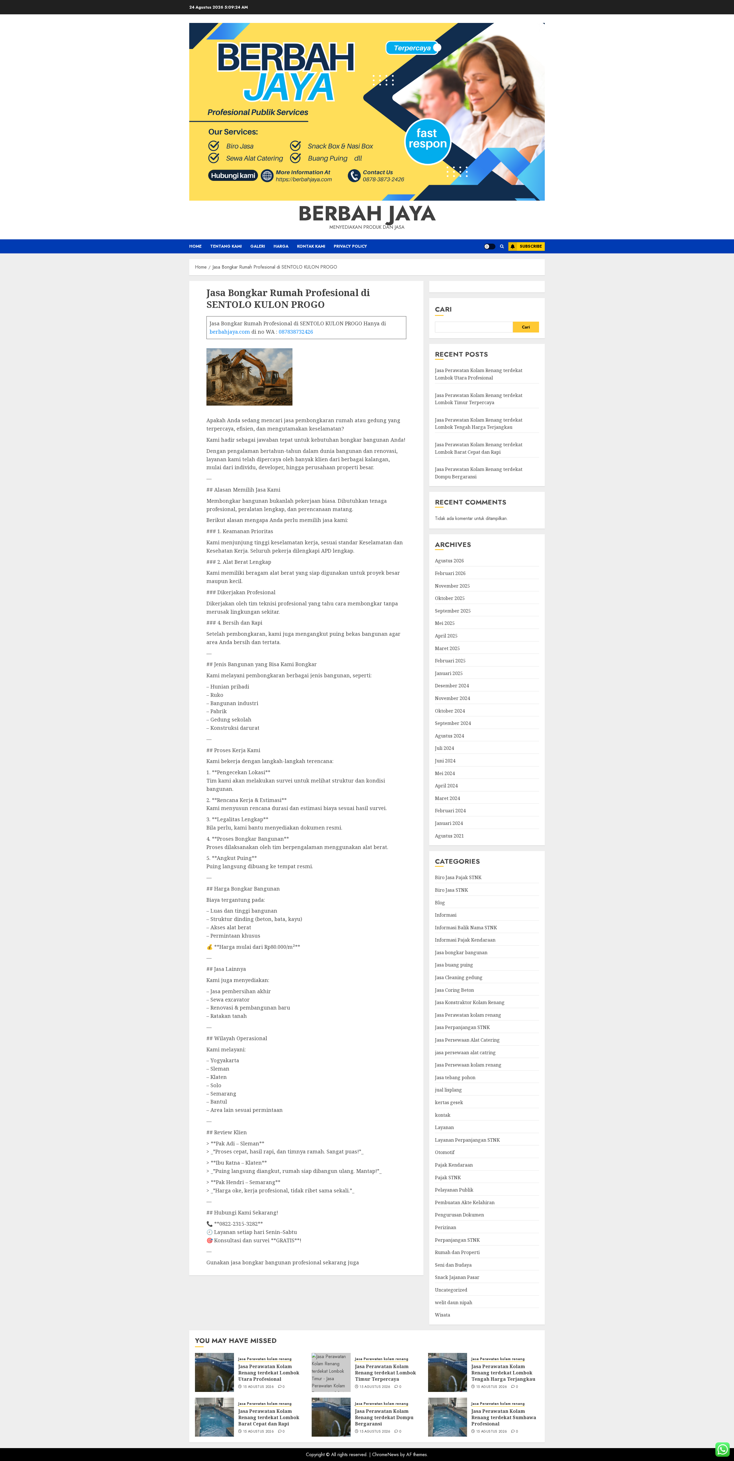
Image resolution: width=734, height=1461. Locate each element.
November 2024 (452, 698)
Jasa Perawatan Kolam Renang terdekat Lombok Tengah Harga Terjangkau (478, 424)
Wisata (442, 1315)
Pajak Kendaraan (454, 1165)
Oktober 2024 (450, 711)
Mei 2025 (445, 623)
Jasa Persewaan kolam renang (468, 1065)
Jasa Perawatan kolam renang (468, 1015)
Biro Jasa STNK (451, 890)
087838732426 (296, 331)
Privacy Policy (350, 246)
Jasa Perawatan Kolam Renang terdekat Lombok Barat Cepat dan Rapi (268, 1417)
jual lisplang (448, 1090)
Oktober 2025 (450, 598)
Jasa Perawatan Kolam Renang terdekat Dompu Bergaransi (384, 1417)
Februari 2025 (450, 661)
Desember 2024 (452, 685)
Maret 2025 (447, 648)
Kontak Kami (311, 246)
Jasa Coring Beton (454, 990)
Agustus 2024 (449, 736)
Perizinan (445, 1227)
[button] (501, 246)
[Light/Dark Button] (489, 246)
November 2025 (452, 586)
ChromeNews (385, 1454)
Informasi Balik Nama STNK (466, 927)
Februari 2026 (450, 573)
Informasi (445, 915)
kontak (442, 1115)
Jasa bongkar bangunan (461, 952)
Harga (281, 246)
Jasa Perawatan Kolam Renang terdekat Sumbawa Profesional (503, 1417)
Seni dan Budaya (453, 1265)
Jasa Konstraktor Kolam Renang (470, 1002)
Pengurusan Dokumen (459, 1215)
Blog (440, 902)
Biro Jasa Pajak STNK (458, 877)
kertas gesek (449, 1102)
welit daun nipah (453, 1302)
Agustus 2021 (449, 836)
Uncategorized (451, 1290)
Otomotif (444, 1152)
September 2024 (453, 723)
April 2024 (446, 786)
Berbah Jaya (367, 213)
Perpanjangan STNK (457, 1240)
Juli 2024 (444, 748)
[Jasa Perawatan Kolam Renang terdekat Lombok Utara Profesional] (214, 1372)
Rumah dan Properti (457, 1252)
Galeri (257, 246)
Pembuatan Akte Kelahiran (465, 1202)
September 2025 (453, 611)
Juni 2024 (445, 761)
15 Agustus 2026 (258, 1387)
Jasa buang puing (454, 965)
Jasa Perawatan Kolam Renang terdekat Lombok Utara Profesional (268, 1372)
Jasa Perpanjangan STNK (462, 1027)
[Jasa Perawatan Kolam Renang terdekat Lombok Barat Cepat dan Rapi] (214, 1417)
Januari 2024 (449, 823)
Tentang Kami (226, 246)
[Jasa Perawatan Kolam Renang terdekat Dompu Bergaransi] (331, 1417)
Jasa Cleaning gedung (459, 977)
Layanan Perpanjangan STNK (467, 1140)
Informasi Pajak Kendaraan (465, 940)
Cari (443, 309)
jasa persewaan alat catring (465, 1052)
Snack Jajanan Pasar (457, 1277)
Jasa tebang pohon (455, 1077)
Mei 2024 (445, 773)
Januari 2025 (449, 673)
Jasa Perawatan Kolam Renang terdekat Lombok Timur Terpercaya (385, 1372)
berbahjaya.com (230, 331)
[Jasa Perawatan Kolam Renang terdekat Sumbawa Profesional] (447, 1417)
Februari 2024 (450, 810)
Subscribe (531, 246)
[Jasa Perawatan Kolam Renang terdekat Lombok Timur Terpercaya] (331, 1372)
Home (195, 246)
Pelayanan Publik (454, 1190)
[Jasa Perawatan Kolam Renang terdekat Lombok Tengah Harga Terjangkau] (447, 1372)
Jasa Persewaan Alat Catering (467, 1040)
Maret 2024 (447, 798)
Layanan (444, 1127)
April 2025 (446, 636)
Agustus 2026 (449, 561)
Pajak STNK (448, 1177)
